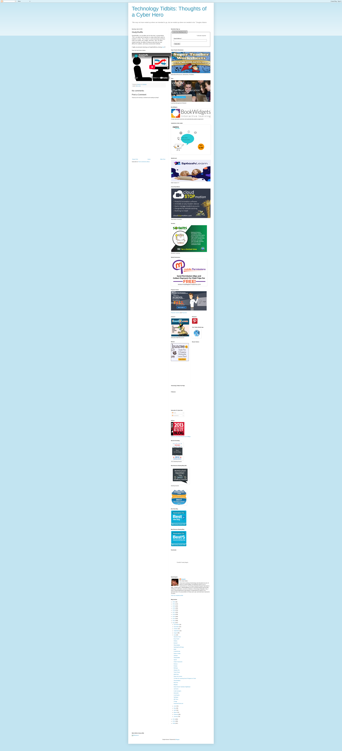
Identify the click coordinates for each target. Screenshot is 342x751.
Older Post (162, 159)
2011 (174, 719)
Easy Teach (176, 639)
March (175, 712)
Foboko (175, 666)
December (176, 624)
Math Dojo (176, 674)
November (176, 626)
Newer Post (135, 159)
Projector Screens (175, 312)
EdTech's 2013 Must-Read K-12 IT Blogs (181, 436)
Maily (175, 649)
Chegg (175, 701)
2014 (174, 618)
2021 (174, 604)
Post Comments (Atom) (144, 161)
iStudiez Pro (177, 670)
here (163, 47)
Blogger (177, 739)
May (175, 708)
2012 (174, 622)
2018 (174, 610)
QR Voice (176, 699)
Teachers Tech (177, 636)
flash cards (138, 86)
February (176, 714)
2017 (174, 612)
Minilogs (176, 668)
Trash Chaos (177, 672)
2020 (174, 606)
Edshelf (175, 643)
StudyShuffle (177, 657)
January (176, 716)
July (175, 635)
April (175, 710)
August (176, 633)
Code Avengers (177, 691)
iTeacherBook (177, 680)
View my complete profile (177, 595)
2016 (174, 614)
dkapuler (183, 579)
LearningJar (177, 695)
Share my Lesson (178, 676)
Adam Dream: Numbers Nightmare (182, 686)
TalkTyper (176, 697)
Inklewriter (176, 693)
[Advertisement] (149, 147)
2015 (174, 616)
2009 (174, 723)
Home (149, 159)
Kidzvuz (176, 664)
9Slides (175, 641)
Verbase (176, 655)
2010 (174, 721)
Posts (174, 413)
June (175, 706)
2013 (174, 620)
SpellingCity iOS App (179, 647)
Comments (176, 415)
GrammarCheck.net (178, 703)
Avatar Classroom (178, 661)
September (176, 630)
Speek (175, 659)
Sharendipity (177, 645)
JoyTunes (176, 689)
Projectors (184, 312)
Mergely (176, 684)
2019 (174, 608)
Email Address (178, 38)
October (176, 628)
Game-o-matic (177, 653)
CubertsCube (177, 651)
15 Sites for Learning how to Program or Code (185, 678)
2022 (174, 602)
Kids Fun (176, 682)
